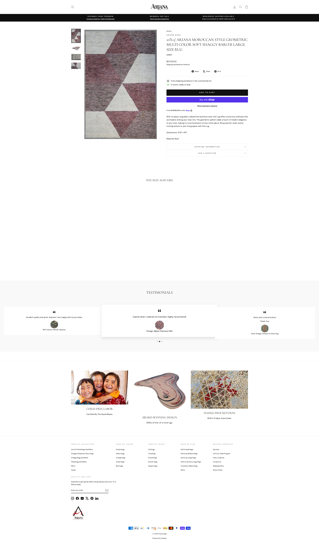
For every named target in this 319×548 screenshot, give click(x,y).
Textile (73, 470)
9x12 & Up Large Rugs (188, 458)
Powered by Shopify (159, 538)
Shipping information (207, 147)
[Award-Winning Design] (159, 391)
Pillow (73, 466)
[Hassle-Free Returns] (219, 389)
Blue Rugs (119, 466)
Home (168, 31)
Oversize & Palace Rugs (189, 466)
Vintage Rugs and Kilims (79, 458)
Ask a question (207, 153)
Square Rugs (152, 466)
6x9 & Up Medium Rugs (189, 454)
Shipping (169, 64)
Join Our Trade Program (221, 454)
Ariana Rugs (173, 35)
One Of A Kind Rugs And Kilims (82, 449)
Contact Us (217, 462)
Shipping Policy (218, 466)
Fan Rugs (151, 449)
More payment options (207, 106)
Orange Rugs (120, 458)
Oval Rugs (152, 454)
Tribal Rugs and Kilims (78, 462)
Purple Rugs (120, 449)
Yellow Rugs (120, 454)
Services (216, 449)
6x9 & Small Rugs (187, 449)
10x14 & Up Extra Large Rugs (191, 462)
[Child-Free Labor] (99, 387)
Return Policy (218, 470)
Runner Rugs (152, 462)
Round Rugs (152, 458)
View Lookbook (218, 458)
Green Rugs (120, 462)
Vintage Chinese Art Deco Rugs (82, 454)
